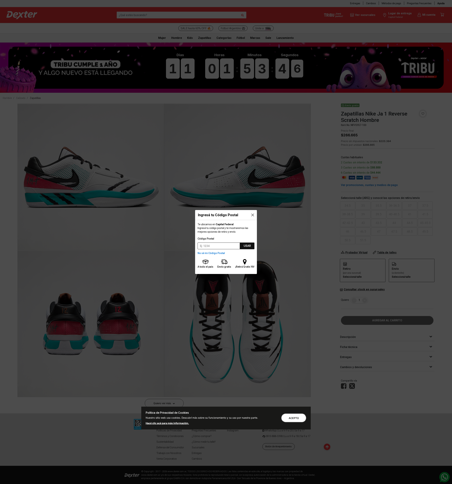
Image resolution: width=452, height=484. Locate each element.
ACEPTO (294, 418)
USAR (247, 245)
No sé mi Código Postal (211, 253)
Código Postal (206, 238)
